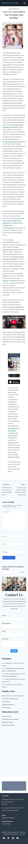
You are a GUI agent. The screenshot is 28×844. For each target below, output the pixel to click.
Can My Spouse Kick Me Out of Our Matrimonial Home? (6, 490)
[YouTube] (18, 838)
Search (22, 572)
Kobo (10, 225)
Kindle (6, 225)
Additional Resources (8, 704)
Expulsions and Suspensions (10, 719)
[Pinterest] (13, 838)
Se (3, 804)
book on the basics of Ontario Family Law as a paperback (13, 221)
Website (5, 552)
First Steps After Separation (10, 698)
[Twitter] (8, 838)
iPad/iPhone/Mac (9, 228)
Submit (14, 651)
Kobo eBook (12, 430)
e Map (5, 804)
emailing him (14, 280)
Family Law (16, 8)
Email (4, 544)
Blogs (10, 8)
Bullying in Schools (7, 722)
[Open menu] (24, 3)
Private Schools (6, 716)
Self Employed (6, 707)
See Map (15, 810)
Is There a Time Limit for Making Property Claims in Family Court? (20, 490)
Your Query (5, 639)
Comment (6, 512)
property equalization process (14, 141)
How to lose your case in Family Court (13, 696)
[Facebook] (4, 838)
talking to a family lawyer (16, 307)
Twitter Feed (6, 701)
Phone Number (6, 623)
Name (5, 536)
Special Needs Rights (8, 725)
